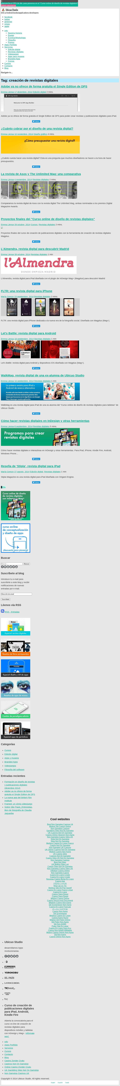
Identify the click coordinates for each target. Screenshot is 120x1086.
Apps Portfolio (10, 45)
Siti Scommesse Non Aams (60, 905)
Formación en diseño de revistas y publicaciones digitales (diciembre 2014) (19, 785)
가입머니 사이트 (60, 883)
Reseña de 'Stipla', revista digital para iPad (30, 466)
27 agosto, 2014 (21, 472)
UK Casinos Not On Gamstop (60, 833)
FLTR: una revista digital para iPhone (26, 291)
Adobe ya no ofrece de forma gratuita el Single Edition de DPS (44, 86)
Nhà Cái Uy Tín (60, 886)
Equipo (11, 35)
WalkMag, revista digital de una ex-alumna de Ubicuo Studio (42, 375)
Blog (6, 68)
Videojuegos (13, 54)
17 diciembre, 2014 (23, 92)
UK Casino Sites (60, 854)
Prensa (11, 42)
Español (60, 1082)
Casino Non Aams (60, 911)
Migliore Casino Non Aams (60, 903)
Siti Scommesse (60, 914)
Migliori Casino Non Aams (60, 852)
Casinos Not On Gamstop (60, 856)
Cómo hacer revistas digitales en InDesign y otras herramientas (45, 420)
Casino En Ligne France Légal (60, 890)
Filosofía (11, 40)
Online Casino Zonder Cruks (17, 1067)
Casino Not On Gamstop (60, 845)
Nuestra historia (15, 33)
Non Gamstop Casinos (60, 829)
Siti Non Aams (60, 935)
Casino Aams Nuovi (60, 918)
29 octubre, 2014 (22, 224)
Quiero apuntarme (8, 5)
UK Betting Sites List (60, 864)
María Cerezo (7, 296)
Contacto (8, 66)
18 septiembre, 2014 (24, 339)
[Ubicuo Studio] (10, 11)
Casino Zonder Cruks (14, 1061)
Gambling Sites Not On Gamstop (60, 831)
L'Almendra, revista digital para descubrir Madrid (35, 248)
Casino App (60, 881)
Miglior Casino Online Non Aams (60, 932)
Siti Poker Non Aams (60, 922)
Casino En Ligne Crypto (60, 875)
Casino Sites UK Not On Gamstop (60, 858)
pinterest (8, 22)
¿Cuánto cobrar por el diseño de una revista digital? (37, 128)
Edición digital (14, 49)
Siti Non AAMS (60, 924)
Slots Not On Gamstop (60, 839)
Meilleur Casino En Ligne (60, 916)
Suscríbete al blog (12, 573)
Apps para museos (16, 56)
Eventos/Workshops (17, 38)
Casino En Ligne (60, 892)
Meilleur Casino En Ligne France (60, 843)
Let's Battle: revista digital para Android (28, 333)
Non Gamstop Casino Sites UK (60, 837)
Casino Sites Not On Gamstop (60, 866)
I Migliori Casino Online (60, 871)
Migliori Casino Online (60, 898)
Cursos (11, 61)
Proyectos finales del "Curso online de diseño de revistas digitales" (48, 219)
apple (6, 26)
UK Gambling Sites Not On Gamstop (21, 1070)
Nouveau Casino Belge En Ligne (60, 879)
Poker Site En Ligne (60, 926)
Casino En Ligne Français (60, 907)
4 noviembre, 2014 (23, 179)
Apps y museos (11, 758)
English (53, 1082)
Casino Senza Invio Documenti (60, 901)
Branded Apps (14, 59)
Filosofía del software (14, 769)
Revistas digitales (16, 52)
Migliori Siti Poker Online (60, 920)
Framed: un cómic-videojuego (18, 804)
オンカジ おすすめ (60, 909)
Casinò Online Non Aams (60, 937)
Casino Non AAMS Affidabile (60, 930)
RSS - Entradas (12, 612)
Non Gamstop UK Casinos (60, 848)
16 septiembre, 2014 (24, 381)
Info (6, 31)
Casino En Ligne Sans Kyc (60, 928)
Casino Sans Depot (60, 894)
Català (67, 1082)
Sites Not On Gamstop (60, 841)
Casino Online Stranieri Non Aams (60, 835)
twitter (7, 19)
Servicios (8, 47)
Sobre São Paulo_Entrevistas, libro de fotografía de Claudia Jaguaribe (18, 810)
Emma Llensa (7, 92)
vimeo (7, 24)
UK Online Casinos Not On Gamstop (60, 850)
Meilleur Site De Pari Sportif (60, 888)
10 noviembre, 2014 (23, 134)
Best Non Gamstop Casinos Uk (60, 824)
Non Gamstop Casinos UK (16, 1073)
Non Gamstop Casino (60, 873)
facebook (8, 17)
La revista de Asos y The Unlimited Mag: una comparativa (41, 174)
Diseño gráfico (40, 134)
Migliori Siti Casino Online (60, 826)
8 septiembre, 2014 (23, 426)
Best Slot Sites (60, 862)
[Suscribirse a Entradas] (2, 612)
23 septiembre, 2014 (24, 296)
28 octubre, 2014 (22, 254)
